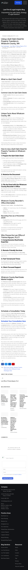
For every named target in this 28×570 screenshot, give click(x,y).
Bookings (18, 2)
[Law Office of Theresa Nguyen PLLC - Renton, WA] (4, 2)
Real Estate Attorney (8, 367)
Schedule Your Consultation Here (13, 321)
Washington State (8, 370)
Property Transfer (18, 367)
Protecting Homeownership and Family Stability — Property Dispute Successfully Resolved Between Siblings (24, 400)
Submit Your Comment (7, 478)
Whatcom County (16, 369)
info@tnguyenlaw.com (7, 501)
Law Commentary (5, 46)
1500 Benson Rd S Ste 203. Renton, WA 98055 (9, 490)
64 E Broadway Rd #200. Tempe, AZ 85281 (8, 494)
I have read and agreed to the (12, 474)
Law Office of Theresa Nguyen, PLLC (18, 46)
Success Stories (23, 408)
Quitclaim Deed (7, 369)
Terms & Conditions (17, 474)
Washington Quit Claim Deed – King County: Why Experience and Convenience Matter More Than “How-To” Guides (13, 400)
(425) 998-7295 (5, 498)
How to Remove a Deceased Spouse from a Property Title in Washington (4, 398)
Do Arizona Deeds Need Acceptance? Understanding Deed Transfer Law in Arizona (4, 421)
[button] (25, 3)
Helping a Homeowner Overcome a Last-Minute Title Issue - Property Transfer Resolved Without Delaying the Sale (13, 424)
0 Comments (5, 48)
